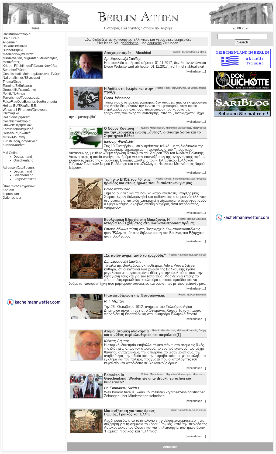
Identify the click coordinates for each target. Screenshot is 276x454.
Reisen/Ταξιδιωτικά (16, 133)
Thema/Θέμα (12, 82)
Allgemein (10, 42)
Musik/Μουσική (14, 137)
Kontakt (8, 190)
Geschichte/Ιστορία (16, 121)
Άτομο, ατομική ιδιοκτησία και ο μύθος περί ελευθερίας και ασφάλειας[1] (142, 333)
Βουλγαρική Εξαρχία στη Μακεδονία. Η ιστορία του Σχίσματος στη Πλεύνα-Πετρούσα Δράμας (149, 221)
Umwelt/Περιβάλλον (17, 125)
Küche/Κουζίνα (14, 145)
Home (35, 28)
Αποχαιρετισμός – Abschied (127, 53)
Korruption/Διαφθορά (18, 129)
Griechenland (23, 160)
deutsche (154, 43)
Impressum (11, 194)
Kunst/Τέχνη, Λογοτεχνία (20, 141)
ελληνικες (141, 39)
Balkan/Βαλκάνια (15, 46)
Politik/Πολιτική (14, 93)
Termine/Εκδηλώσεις (18, 86)
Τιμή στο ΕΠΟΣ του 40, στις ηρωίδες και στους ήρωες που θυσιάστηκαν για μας (148, 181)
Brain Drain (11, 38)
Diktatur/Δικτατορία (16, 34)
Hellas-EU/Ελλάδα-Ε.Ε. (20, 106)
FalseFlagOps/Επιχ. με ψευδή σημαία (30, 102)
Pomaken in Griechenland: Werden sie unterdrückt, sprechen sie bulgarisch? (147, 378)
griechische (130, 43)
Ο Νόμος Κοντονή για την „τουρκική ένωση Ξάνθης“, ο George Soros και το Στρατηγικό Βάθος (152, 132)
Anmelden (170, 446)
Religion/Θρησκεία (16, 117)
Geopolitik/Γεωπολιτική (19, 90)
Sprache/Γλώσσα (15, 70)
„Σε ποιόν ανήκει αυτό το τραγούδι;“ (135, 255)
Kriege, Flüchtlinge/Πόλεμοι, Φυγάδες (30, 66)
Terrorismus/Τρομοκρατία (21, 97)
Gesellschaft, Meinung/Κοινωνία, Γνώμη (32, 74)
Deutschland (22, 157)
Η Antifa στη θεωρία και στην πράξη (128, 90)
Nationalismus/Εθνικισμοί (21, 78)
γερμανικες (164, 39)
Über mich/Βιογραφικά (19, 186)
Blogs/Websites (24, 179)
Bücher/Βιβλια (13, 50)
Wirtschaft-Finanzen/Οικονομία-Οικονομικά (26, 111)
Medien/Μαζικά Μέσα (18, 54)
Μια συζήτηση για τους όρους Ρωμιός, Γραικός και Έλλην (129, 412)
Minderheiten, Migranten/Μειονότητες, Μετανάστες (30, 60)
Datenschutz (12, 198)
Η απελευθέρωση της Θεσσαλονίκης (134, 295)
